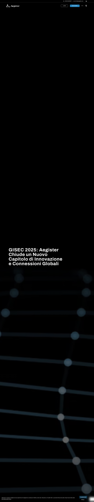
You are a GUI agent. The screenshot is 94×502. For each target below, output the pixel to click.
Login (64, 5)
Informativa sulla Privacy (6, 499)
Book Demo (75, 5)
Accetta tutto (83, 497)
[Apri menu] (86, 6)
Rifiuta (82, 499)
